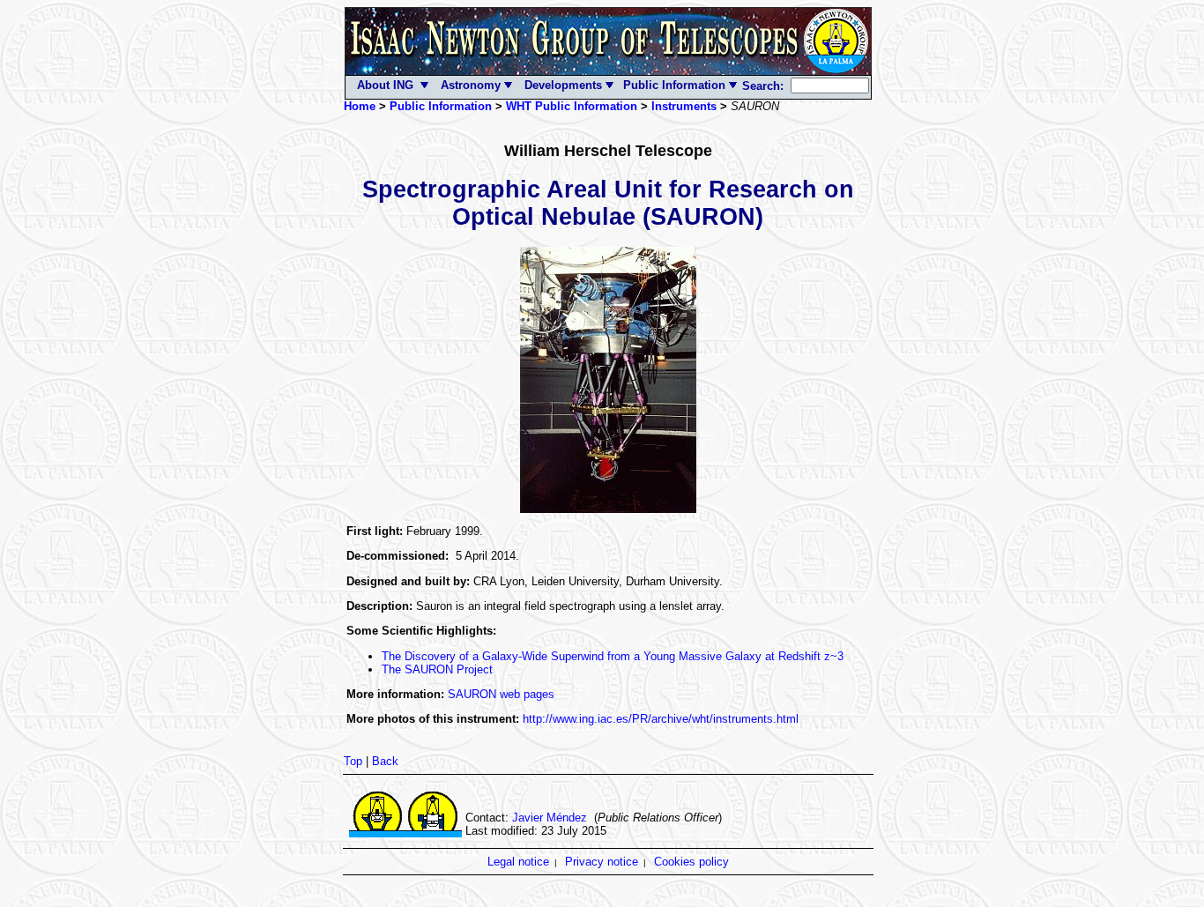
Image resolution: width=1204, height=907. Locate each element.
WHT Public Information (571, 106)
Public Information (672, 85)
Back (385, 761)
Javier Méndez (549, 817)
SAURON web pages (501, 694)
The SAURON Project (437, 669)
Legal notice (518, 861)
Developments (565, 85)
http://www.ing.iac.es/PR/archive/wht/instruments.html (661, 718)
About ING (385, 85)
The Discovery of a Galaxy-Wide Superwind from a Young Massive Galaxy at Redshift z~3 (613, 656)
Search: (764, 86)
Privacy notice (601, 861)
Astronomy (469, 85)
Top (353, 761)
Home (359, 106)
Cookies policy (691, 861)
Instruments (684, 106)
